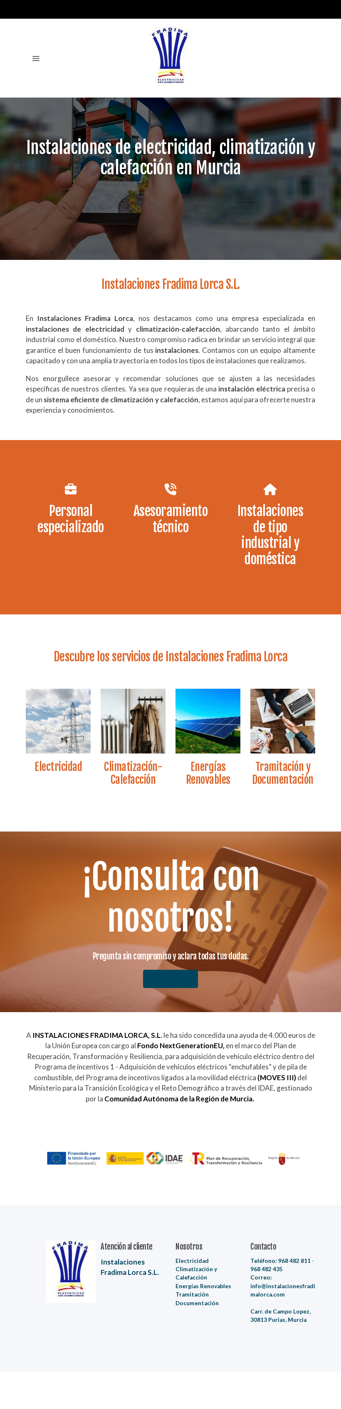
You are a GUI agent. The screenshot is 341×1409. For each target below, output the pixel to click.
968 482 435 (266, 1269)
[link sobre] (58, 1271)
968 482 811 (294, 1260)
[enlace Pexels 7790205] (133, 720)
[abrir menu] (35, 58)
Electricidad (192, 1260)
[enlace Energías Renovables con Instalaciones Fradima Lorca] (207, 720)
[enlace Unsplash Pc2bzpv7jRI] (58, 720)
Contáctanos (170, 978)
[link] (170, 58)
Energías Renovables (203, 1286)
